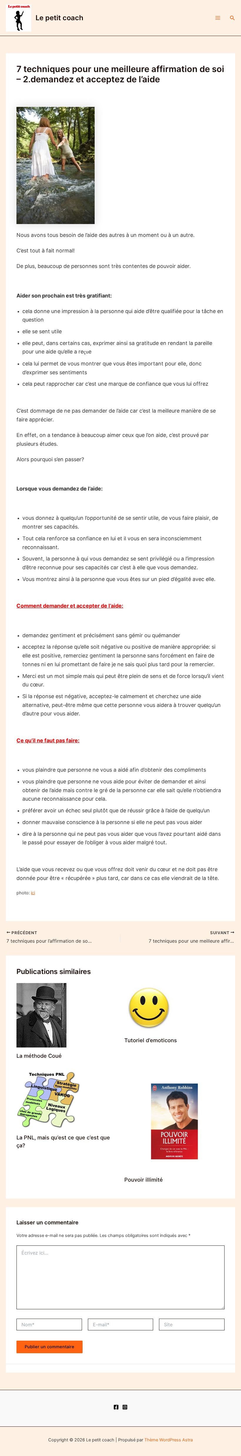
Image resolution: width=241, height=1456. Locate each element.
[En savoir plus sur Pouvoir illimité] (174, 1121)
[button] (232, 18)
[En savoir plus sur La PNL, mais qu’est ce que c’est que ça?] (48, 1100)
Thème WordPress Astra (168, 1440)
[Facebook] (116, 1407)
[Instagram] (125, 1407)
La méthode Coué (39, 1055)
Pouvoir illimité (143, 1179)
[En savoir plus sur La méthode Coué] (41, 1015)
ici (33, 893)
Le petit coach (59, 17)
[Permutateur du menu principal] (218, 18)
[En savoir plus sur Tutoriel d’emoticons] (148, 1007)
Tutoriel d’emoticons (150, 1040)
